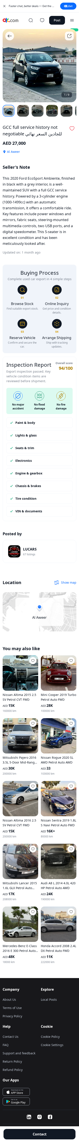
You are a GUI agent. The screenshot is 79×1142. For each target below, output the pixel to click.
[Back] (9, 36)
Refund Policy (13, 1070)
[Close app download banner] (4, 6)
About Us (9, 999)
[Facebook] (50, 1117)
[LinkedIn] (29, 1117)
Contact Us (10, 1037)
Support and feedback (19, 1053)
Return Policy (12, 1061)
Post (57, 20)
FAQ (6, 1045)
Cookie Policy (50, 1037)
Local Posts (49, 999)
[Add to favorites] (32, 660)
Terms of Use (12, 1008)
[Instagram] (39, 1117)
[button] (72, 128)
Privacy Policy (12, 1016)
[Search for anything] (30, 20)
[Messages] (42, 20)
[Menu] (72, 20)
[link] (39, 551)
